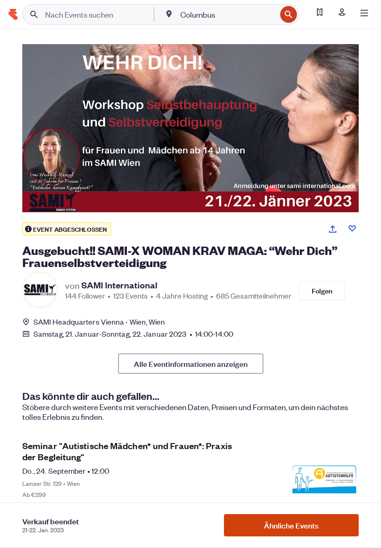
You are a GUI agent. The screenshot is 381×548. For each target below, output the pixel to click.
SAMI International (119, 285)
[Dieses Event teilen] (332, 229)
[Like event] (352, 228)
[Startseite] (13, 14)
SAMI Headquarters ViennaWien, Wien (99, 321)
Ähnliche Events (291, 525)
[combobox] (227, 14)
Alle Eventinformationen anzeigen (191, 364)
